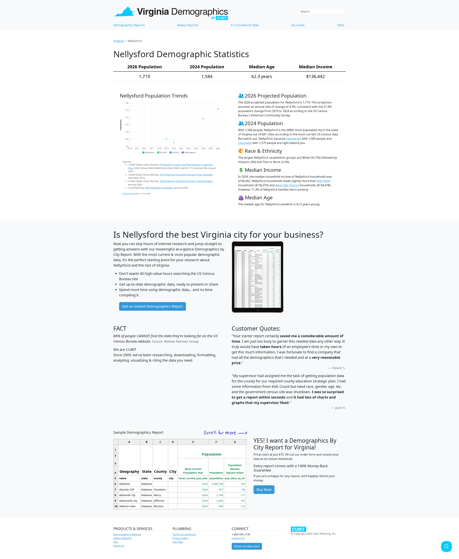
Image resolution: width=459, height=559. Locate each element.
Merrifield (323, 181)
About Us (118, 545)
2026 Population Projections (159, 187)
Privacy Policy (180, 538)
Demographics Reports (129, 25)
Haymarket (293, 139)
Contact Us (238, 538)
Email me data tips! (247, 546)
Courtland (245, 143)
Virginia (118, 41)
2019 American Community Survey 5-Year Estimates (186, 174)
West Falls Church (287, 185)
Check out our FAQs (130, 193)
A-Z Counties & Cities (245, 25)
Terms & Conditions (184, 534)
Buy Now (264, 489)
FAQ (115, 542)
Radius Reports (188, 25)
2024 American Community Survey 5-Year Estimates (186, 181)
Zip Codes (298, 25)
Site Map (177, 542)
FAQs (340, 25)
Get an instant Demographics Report (152, 306)
